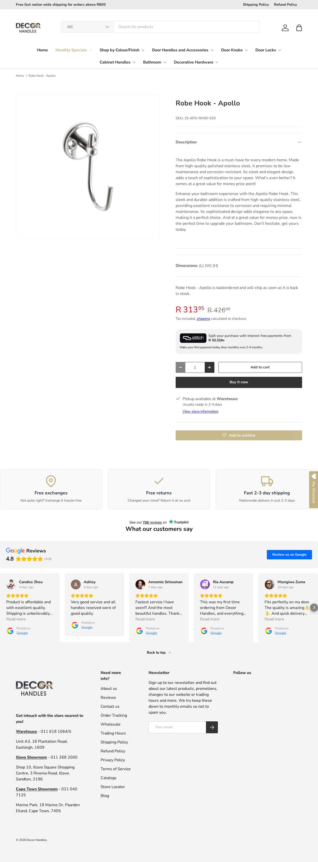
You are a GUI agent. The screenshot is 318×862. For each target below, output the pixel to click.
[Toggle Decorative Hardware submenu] (217, 62)
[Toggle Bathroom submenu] (165, 62)
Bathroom (152, 62)
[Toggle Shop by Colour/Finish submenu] (143, 50)
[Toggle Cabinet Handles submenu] (134, 62)
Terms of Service (116, 769)
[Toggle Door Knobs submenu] (246, 50)
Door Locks (265, 50)
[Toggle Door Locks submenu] (279, 50)
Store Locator (113, 787)
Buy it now (239, 382)
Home (42, 50)
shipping (203, 318)
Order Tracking (114, 715)
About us (109, 688)
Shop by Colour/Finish (119, 50)
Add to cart (260, 367)
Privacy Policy (113, 760)
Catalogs (109, 778)
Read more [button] (16, 619)
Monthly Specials (71, 50)
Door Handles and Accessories (180, 50)
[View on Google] (11, 584)
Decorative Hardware (193, 62)
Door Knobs (232, 50)
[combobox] (160, 26)
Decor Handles (37, 840)
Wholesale (110, 724)
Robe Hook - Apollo (42, 75)
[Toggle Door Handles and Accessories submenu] (212, 50)
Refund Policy (285, 4)
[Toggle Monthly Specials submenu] (90, 50)
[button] (299, 27)
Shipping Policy (256, 4)
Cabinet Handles (115, 62)
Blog (105, 795)
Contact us (110, 706)
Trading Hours (113, 733)
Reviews (108, 697)
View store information (200, 411)
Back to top (156, 652)
